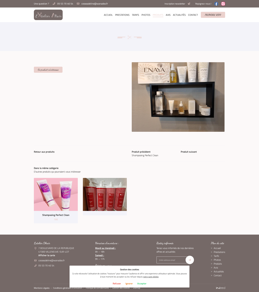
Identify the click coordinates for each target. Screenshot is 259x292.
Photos (145, 15)
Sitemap (136, 288)
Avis (168, 15)
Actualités (179, 15)
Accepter (141, 283)
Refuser (117, 283)
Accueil (108, 15)
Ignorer (129, 283)
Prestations (122, 15)
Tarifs (135, 15)
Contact (193, 15)
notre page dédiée (151, 276)
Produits (158, 15)
